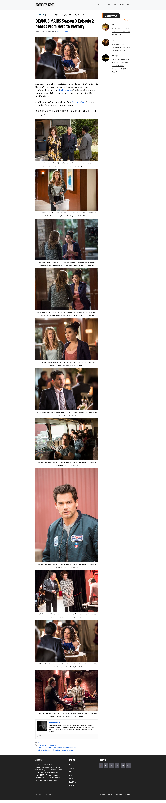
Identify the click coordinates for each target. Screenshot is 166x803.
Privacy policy (118, 795)
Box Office (72, 782)
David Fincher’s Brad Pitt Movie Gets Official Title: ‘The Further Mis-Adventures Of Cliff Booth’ (121, 66)
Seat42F (38, 15)
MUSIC (122, 5)
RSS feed (102, 795)
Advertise (127, 795)
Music (71, 778)
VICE (114, 5)
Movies (71, 768)
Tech (70, 772)
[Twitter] (37, 736)
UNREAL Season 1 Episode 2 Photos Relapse (55, 750)
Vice (70, 775)
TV (88, 5)
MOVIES (97, 5)
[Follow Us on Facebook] (106, 765)
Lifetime (53, 745)
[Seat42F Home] (101, 765)
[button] (128, 5)
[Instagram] (40, 736)
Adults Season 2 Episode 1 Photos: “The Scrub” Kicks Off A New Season (121, 32)
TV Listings (73, 785)
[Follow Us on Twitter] (111, 765)
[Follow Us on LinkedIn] (123, 765)
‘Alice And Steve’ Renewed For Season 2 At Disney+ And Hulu (121, 47)
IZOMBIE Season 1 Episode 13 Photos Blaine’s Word (58, 748)
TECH (108, 5)
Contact (109, 795)
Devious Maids (65, 90)
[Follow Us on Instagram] (117, 765)
